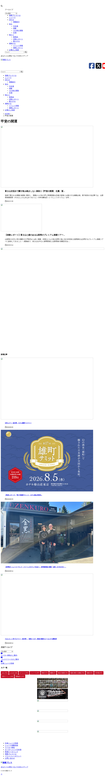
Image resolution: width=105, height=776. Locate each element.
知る (6, 84)
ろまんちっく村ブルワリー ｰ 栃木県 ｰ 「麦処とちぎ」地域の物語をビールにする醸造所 (31, 639)
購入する (12, 101)
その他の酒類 (14, 90)
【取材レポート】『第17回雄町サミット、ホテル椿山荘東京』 (23, 495)
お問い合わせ (10, 758)
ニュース (8, 78)
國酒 (52, 673)
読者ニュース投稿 (11, 743)
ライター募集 (10, 747)
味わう (7, 95)
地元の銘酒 (63, 673)
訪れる (7, 80)
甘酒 (10, 93)
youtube (13, 673)
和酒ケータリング (11, 752)
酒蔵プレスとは (10, 75)
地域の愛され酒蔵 (77, 673)
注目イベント (7, 676)
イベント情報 (14, 106)
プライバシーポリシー (13, 756)
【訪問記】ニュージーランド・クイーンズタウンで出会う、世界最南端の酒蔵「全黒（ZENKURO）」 (35, 567)
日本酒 (11, 86)
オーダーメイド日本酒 (13, 750)
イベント (24, 673)
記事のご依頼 (10, 110)
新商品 (11, 97)
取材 (45, 673)
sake (5, 673)
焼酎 (10, 88)
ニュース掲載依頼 (11, 745)
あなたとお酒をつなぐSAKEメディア (14, 767)
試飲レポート (14, 99)
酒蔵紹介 (12, 82)
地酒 (90, 673)
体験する (8, 103)
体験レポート (14, 108)
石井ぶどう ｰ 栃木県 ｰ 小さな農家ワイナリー (18, 423)
